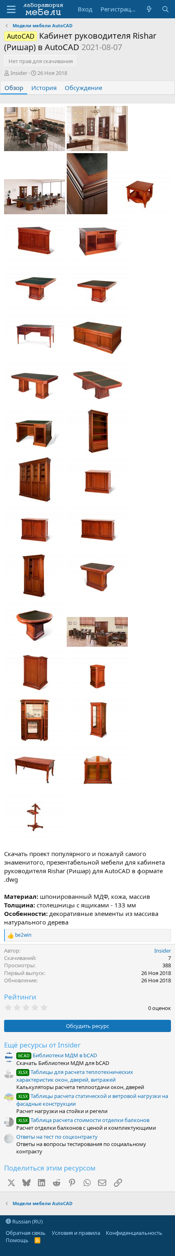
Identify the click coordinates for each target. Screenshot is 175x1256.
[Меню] (11, 9)
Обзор (13, 87)
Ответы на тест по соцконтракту (57, 1136)
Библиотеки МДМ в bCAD (57, 1055)
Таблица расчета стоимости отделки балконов (83, 1120)
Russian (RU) (27, 1221)
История (44, 87)
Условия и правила (76, 1232)
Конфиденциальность (134, 1232)
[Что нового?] (149, 9)
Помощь (17, 1240)
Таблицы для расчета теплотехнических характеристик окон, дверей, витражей (74, 1075)
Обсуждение (83, 87)
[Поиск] (165, 9)
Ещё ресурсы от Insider (42, 1045)
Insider (19, 73)
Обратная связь (26, 1232)
